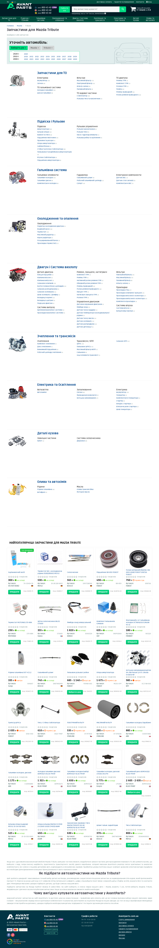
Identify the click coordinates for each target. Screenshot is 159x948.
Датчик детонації (84, 327)
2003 (42, 59)
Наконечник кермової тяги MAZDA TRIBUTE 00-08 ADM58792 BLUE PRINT (78, 825)
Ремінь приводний (124, 92)
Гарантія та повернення (124, 2)
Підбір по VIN (64, 9)
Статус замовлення (127, 919)
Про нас (122, 938)
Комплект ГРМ (122, 83)
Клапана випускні (44, 280)
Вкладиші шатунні (45, 300)
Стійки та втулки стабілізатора (50, 149)
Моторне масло (83, 492)
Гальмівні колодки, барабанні (138, 723)
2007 (64, 59)
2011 (31, 56)
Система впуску (123, 308)
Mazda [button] (34, 48)
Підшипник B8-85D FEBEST (107, 572)
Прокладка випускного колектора (130, 298)
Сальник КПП (121, 341)
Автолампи (41, 392)
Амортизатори (43, 129)
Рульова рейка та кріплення (89, 138)
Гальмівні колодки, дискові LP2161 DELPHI (108, 772)
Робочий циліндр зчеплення (49, 352)
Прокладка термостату (47, 243)
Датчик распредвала (86, 324)
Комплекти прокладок (125, 301)
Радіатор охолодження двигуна (50, 226)
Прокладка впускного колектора (130, 296)
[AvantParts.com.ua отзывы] (16, 941)
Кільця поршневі (44, 275)
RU (8, 2)
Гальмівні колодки (45, 178)
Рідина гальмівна (44, 489)
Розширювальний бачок (47, 240)
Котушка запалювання (86, 398)
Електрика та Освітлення (56, 385)
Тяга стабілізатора (133, 825)
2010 (26, 56)
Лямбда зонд (82, 307)
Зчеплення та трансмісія (56, 336)
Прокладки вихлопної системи (50, 313)
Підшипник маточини (46, 138)
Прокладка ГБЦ (122, 290)
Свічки (40, 83)
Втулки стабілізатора (46, 157)
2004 (48, 59)
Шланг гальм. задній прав (107, 825)
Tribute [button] (47, 48)
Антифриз (41, 492)
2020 (26, 54)
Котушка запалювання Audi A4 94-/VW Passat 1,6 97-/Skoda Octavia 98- (138, 672)
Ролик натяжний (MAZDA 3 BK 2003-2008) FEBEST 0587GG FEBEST (138, 572)
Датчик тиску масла (85, 318)
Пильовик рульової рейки (78, 672)
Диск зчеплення (44, 347)
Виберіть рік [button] (18, 48)
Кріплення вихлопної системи (50, 310)
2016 (58, 56)
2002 (37, 59)
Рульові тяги (82, 132)
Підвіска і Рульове (51, 121)
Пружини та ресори (45, 140)
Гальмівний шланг (85, 178)
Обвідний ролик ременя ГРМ (89, 283)
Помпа (119, 89)
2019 (75, 56)
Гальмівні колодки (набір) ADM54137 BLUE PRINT (78, 772)
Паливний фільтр (84, 89)
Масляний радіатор (45, 235)
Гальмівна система (52, 170)
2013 (42, 56)
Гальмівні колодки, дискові (19, 773)
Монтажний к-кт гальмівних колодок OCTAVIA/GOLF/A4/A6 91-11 (138, 622)
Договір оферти (125, 932)
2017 (64, 56)
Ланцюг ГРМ (82, 292)
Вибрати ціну (75, 692)
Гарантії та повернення (128, 929)
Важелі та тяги (43, 135)
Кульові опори (43, 132)
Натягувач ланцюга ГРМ (87, 295)
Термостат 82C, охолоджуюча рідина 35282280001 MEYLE (50, 572)
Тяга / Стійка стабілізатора (49, 723)
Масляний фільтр (84, 80)
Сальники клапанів (45, 283)
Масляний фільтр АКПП (86, 349)
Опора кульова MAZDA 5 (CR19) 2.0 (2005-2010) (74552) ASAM (50, 825)
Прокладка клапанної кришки (129, 293)
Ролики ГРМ (121, 86)
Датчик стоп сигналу (125, 180)
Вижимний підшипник (47, 349)
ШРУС (79, 344)
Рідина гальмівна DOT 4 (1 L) (19, 672)
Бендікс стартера (123, 404)
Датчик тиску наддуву (86, 310)
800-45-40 (45, 7)
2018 (69, 56)
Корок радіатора (44, 238)
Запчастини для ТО (52, 73)
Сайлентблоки (43, 146)
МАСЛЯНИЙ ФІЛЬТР (104, 723)
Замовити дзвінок (51, 930)
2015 (53, 56)
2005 (53, 59)
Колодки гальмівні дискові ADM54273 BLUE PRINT (49, 772)
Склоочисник (72, 572)
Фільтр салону (83, 86)
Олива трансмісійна (85, 489)
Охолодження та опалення (57, 218)
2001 (31, 59)
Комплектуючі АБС (124, 183)
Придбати (14, 592)
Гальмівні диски (44, 180)
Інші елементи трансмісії (88, 355)
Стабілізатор (82, 96)
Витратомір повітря (124, 311)
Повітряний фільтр (85, 83)
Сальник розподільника (47, 289)
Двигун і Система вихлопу (57, 267)
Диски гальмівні (44, 93)
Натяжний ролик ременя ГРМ (89, 280)
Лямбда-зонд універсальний (79, 622)
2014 (48, 56)
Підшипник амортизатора (48, 160)
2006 (59, 59)
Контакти (140, 2)
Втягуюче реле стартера (126, 406)
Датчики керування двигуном (89, 304)
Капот (39, 441)
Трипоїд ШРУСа (14, 723)
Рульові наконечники (86, 129)
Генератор (120, 395)
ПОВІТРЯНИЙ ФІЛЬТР (75, 723)
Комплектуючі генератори (127, 398)
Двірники (81, 441)
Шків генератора (123, 409)
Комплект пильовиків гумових (106, 622)
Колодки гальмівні (45, 90)
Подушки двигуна (45, 303)
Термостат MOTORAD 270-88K (20, 622)
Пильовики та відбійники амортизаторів (54, 152)
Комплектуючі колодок (47, 183)
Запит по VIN (51, 933)
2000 (26, 59)
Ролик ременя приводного (127, 95)
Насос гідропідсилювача (87, 135)
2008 (70, 59)
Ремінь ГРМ (121, 80)
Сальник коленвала (45, 292)
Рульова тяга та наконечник (89, 99)
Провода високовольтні (87, 395)
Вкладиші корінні (45, 297)
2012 (37, 56)
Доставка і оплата (104, 2)
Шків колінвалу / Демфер (48, 295)
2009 (75, 59)
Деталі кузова (47, 433)
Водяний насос (43, 229)
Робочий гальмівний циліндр (89, 180)
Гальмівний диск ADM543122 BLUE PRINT (138, 772)
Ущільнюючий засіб (16, 572)
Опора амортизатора (46, 143)
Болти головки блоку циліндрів (50, 286)
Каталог (122, 935)
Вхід (150, 2)
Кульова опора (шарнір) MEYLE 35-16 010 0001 (18, 825)
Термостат (41, 232)
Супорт (80, 183)
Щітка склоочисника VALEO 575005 (49, 622)
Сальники (81, 352)
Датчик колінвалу (84, 321)
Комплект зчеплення (46, 344)
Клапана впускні (44, 277)
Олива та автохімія (51, 482)
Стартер (119, 401)
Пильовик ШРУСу (84, 347)
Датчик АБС (121, 178)
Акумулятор (42, 80)
